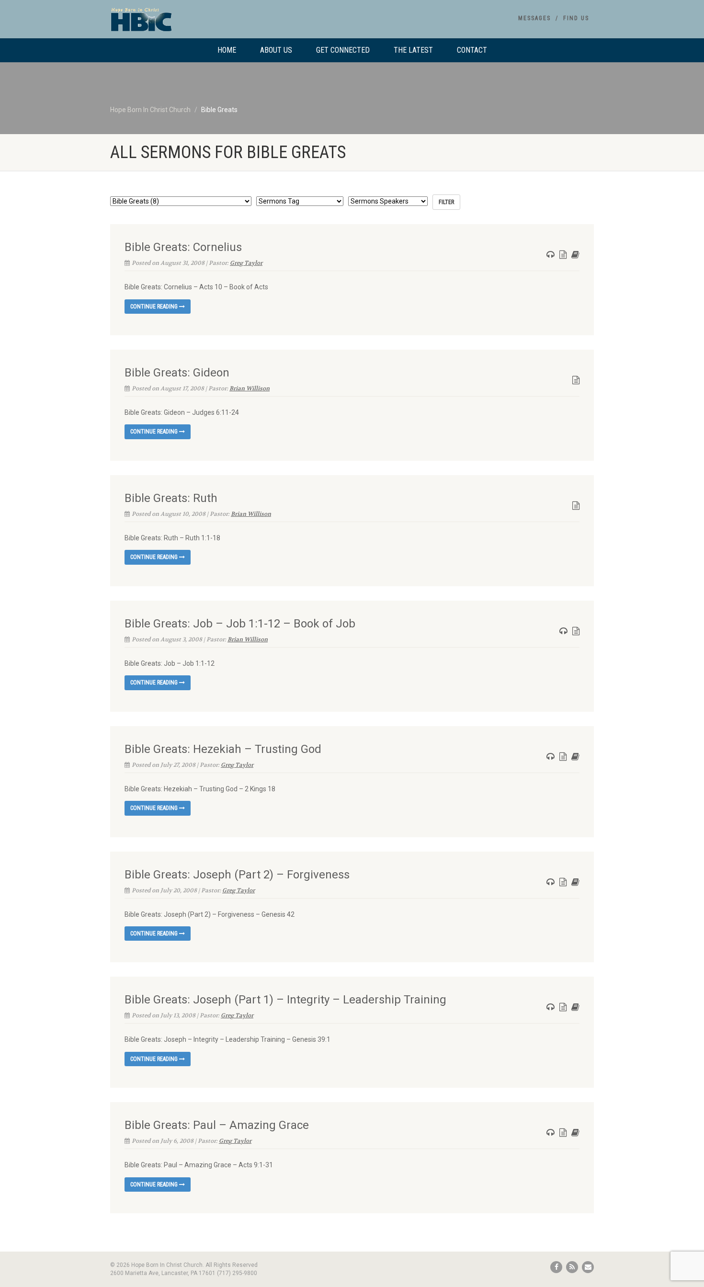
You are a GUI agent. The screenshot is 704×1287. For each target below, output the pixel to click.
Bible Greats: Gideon (177, 372)
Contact (472, 50)
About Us (276, 50)
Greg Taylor (246, 263)
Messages (534, 18)
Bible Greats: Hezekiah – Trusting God (223, 749)
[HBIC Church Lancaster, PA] (186, 24)
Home (226, 50)
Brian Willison (249, 388)
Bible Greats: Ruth (171, 498)
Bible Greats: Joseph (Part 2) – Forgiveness (237, 874)
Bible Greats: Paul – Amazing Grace (217, 1125)
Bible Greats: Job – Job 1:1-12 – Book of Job (240, 623)
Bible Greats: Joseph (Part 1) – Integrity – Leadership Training (285, 999)
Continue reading (154, 306)
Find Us (576, 18)
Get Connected (343, 50)
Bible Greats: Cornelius (183, 247)
